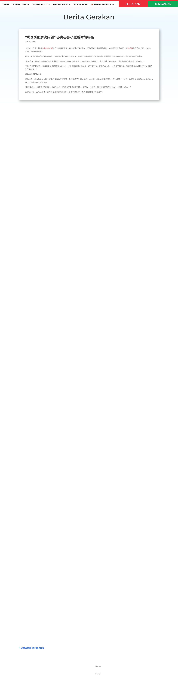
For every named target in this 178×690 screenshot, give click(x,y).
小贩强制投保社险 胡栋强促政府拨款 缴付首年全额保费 (49, 590)
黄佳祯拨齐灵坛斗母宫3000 (36, 557)
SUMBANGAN (163, 3)
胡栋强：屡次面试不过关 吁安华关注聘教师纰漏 (46, 438)
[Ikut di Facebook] (46, 679)
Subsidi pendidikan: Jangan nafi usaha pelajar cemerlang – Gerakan (58, 622)
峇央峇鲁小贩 (47, 48)
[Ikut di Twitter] (52, 679)
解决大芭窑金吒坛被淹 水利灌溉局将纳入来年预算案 (48, 320)
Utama (6, 5)
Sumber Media (60, 5)
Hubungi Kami (81, 5)
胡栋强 (130, 48)
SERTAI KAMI (133, 3)
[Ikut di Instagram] (58, 679)
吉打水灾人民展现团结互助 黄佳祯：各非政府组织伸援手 (50, 206)
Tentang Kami (19, 5)
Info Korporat (40, 5)
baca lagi (25, 219)
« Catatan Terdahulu (31, 647)
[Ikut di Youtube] (63, 679)
